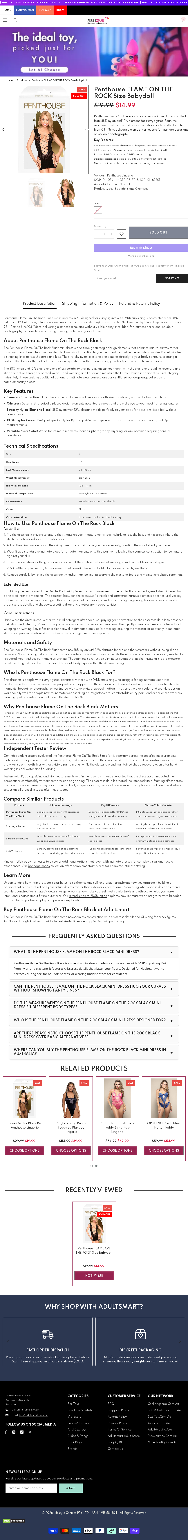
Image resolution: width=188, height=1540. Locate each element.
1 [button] (92, 1166)
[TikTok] (22, 1432)
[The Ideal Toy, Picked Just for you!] (94, 51)
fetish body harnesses (30, 861)
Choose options (25, 1150)
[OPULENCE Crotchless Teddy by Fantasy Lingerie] (117, 1098)
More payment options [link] (141, 256)
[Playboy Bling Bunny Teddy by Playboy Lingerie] (71, 1098)
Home (9, 80)
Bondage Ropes (15, 826)
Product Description (40, 304)
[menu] (5, 20)
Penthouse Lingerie (120, 175)
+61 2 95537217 (29, 1410)
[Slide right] (180, 1341)
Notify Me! (172, 278)
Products (22, 80)
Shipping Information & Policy (87, 304)
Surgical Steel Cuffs (17, 839)
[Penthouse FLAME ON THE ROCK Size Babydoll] (94, 1223)
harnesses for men (107, 591)
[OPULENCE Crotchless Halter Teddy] (164, 1098)
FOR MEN (45, 10)
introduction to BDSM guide (88, 896)
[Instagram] (14, 1432)
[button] (3, 129)
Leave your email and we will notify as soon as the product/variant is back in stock (139, 268)
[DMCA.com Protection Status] (94, 1521)
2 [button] (96, 1166)
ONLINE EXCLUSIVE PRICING (36, 2)
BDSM (60, 10)
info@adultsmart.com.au (33, 1415)
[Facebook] (5, 1432)
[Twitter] (30, 1432)
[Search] (15, 20)
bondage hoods (39, 866)
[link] (121, 234)
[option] (44, 129)
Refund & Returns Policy (139, 304)
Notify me (94, 1275)
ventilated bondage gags (130, 377)
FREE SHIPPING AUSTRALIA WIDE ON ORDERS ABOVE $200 (105, 2)
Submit (70, 1488)
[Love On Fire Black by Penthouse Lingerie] (24, 1098)
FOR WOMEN (25, 10)
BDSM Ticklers (14, 851)
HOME (6, 10)
